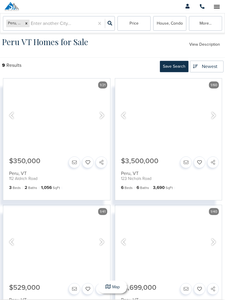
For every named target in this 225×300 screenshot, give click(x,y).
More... (206, 23)
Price (134, 23)
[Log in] (187, 6)
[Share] (101, 162)
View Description (204, 44)
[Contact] (74, 162)
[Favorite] (88, 162)
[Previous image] (11, 116)
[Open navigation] (216, 6)
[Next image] (102, 116)
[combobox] (31, 23)
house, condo (170, 23)
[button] (26, 23)
